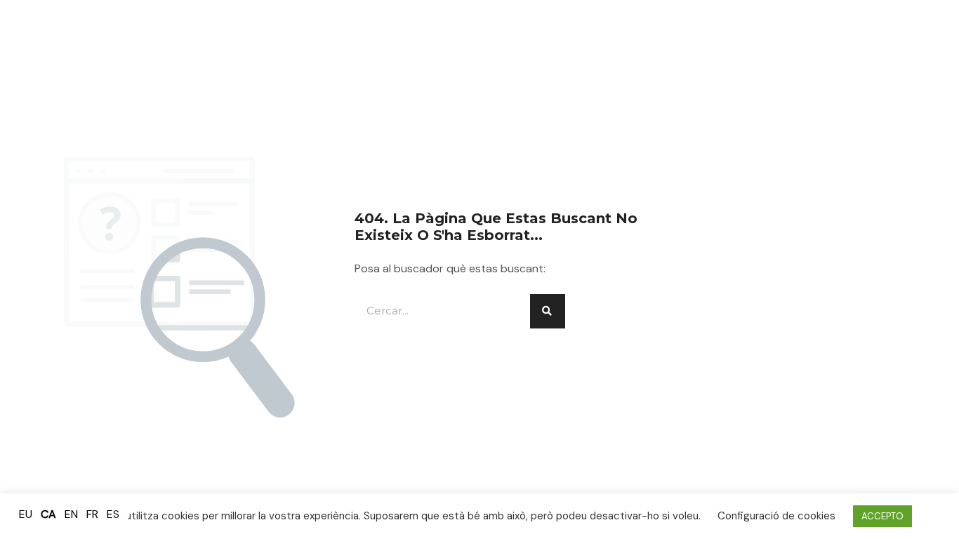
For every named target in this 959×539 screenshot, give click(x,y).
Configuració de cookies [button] (776, 516)
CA (48, 514)
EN (71, 514)
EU (25, 514)
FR (92, 514)
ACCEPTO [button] (882, 516)
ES (113, 514)
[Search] (547, 311)
